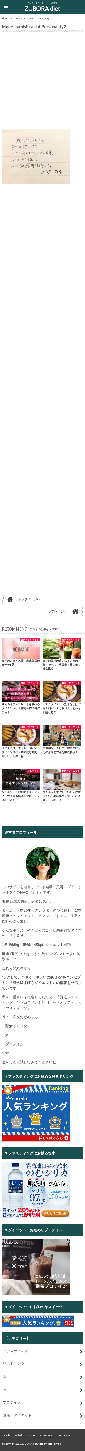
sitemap (31, 1434)
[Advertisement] (42, 81)
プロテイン (12, 1402)
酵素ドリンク (13, 1363)
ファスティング (15, 1350)
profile (6, 1434)
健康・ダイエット (17, 1415)
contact (18, 1434)
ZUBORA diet (42, 8)
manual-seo (64, 1434)
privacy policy (46, 1434)
